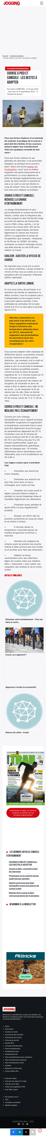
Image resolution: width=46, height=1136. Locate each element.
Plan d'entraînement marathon (16, 1060)
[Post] (26, 1132)
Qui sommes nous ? (12, 1097)
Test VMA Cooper (11, 1089)
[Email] (32, 1132)
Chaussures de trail (12, 1040)
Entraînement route (12, 1051)
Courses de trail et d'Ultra (14, 1035)
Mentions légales (11, 1105)
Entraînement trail (11, 1054)
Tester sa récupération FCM (15, 1087)
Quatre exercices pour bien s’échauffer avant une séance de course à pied (24, 886)
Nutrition (8, 1065)
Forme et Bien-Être (12, 1071)
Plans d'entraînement (12, 1049)
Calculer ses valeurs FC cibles (16, 1081)
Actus (7, 1026)
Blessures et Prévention (13, 1068)
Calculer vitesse (11, 1078)
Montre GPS (9, 1043)
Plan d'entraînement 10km (14, 1063)
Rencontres (9, 1029)
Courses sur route (11, 1032)
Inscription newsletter (12, 1102)
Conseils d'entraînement (13, 1046)
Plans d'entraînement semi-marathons (18, 1057)
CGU (7, 1100)
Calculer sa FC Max (12, 1084)
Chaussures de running (13, 1037)
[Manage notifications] (40, 1130)
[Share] (13, 1132)
